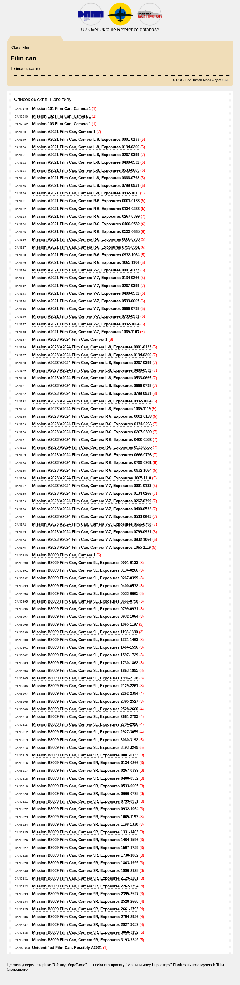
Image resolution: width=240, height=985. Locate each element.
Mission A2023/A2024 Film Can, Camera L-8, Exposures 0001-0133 (91, 347)
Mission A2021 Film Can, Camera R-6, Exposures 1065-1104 (85, 262)
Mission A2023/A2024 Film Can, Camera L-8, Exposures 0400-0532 (91, 370)
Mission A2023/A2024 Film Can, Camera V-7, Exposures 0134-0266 (91, 493)
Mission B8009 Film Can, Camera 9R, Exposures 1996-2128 (85, 870)
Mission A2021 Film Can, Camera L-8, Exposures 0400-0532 (85, 162)
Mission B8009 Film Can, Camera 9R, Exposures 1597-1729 (85, 847)
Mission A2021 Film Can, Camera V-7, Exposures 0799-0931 (85, 316)
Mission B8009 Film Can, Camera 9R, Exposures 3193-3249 (85, 940)
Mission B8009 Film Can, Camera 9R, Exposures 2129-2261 (85, 878)
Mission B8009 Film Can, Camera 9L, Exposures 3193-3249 (85, 747)
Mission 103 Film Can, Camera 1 (61, 124)
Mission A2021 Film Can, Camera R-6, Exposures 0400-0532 (86, 224)
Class (15, 48)
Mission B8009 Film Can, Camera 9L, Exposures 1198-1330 (85, 632)
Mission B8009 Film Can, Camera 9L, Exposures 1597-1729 (85, 655)
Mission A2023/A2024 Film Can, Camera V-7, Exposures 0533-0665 (91, 516)
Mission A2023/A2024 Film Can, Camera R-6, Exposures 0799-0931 (92, 462)
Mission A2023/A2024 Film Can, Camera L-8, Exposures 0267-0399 (91, 362)
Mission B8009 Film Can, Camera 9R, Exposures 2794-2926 (85, 916)
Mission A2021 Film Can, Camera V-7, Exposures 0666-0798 (85, 308)
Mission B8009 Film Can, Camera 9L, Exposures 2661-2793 (85, 716)
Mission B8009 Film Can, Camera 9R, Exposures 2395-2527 (85, 894)
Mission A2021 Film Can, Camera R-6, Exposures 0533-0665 (86, 231)
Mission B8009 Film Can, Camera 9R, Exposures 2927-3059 (85, 924)
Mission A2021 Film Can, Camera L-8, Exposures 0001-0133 (85, 139)
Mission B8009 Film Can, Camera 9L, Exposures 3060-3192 (85, 740)
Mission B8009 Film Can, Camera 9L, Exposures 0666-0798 (85, 601)
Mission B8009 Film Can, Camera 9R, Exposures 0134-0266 (85, 763)
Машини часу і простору (148, 965)
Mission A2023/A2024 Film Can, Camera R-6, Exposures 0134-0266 (92, 424)
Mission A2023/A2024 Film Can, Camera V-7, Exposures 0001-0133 (91, 486)
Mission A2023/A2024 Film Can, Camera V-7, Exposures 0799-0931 (91, 532)
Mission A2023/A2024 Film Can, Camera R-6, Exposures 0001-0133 (92, 416)
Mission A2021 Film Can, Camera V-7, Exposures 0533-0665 (85, 301)
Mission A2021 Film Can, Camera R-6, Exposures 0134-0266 (86, 209)
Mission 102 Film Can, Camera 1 (61, 116)
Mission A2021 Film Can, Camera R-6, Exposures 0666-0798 (86, 239)
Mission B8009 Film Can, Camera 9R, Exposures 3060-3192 (85, 932)
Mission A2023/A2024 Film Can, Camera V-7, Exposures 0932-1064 (91, 539)
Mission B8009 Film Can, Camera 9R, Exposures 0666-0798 (85, 793)
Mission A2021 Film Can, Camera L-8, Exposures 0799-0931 (85, 185)
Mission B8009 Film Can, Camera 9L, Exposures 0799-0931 (85, 609)
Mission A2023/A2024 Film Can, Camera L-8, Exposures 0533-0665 (91, 378)
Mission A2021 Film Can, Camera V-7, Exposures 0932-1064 (85, 324)
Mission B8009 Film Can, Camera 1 (63, 555)
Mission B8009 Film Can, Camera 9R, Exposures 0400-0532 (85, 778)
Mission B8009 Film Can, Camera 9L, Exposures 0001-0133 (85, 563)
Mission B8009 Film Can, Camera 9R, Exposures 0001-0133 (85, 755)
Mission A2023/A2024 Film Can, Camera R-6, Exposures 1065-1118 (91, 478)
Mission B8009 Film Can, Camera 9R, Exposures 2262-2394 (85, 886)
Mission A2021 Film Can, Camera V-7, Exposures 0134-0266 (85, 278)
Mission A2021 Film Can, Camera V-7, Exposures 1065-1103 (85, 332)
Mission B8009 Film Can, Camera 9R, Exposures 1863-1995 (85, 863)
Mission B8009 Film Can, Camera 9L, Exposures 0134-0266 (85, 570)
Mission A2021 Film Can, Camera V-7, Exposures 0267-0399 (85, 285)
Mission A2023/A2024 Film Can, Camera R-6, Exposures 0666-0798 (92, 455)
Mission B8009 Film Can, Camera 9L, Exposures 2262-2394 (85, 693)
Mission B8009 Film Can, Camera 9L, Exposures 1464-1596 (85, 647)
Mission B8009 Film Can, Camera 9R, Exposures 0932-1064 (85, 809)
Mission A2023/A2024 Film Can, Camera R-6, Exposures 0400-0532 (92, 439)
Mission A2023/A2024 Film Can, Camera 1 (69, 339)
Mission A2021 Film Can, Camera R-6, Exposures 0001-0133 (86, 201)
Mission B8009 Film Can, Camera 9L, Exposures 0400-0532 (85, 586)
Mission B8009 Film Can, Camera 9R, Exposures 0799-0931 (85, 801)
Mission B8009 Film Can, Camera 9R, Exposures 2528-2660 (85, 901)
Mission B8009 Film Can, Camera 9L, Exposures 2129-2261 (85, 686)
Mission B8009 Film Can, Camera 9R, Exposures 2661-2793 (85, 909)
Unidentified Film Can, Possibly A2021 (67, 947)
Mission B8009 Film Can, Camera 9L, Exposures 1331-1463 (85, 639)
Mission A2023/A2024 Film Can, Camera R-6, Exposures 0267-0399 (92, 432)
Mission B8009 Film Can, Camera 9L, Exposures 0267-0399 (85, 578)
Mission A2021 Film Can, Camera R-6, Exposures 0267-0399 (86, 216)
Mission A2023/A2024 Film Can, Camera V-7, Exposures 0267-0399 (91, 501)
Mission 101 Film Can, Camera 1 (61, 108)
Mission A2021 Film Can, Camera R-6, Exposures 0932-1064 (86, 255)
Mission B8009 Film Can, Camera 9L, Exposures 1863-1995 (85, 670)
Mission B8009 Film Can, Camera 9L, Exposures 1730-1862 (85, 663)
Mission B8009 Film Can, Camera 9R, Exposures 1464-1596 (85, 840)
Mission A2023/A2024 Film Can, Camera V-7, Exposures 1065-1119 (91, 547)
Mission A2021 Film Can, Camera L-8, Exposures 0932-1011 (85, 193)
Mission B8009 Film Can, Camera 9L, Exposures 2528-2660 (85, 709)
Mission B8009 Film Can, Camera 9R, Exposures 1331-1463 (85, 832)
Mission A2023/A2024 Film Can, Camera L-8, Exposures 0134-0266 (91, 355)
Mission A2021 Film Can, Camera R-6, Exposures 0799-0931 (86, 247)
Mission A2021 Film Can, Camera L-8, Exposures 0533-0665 (85, 170)
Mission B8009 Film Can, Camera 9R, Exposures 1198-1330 (85, 824)
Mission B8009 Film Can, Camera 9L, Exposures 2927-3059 (85, 732)
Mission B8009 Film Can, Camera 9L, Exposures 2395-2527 (85, 701)
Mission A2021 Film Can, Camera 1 (63, 132)
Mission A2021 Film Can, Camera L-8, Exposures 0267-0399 (85, 154)
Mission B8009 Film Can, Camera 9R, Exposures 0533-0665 (85, 786)
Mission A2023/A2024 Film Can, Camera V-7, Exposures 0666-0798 (91, 524)
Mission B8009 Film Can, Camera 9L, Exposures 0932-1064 (85, 616)
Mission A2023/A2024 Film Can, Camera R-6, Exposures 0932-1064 (92, 470)
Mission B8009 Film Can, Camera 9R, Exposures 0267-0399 (85, 770)
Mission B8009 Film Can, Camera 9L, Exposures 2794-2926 (85, 724)
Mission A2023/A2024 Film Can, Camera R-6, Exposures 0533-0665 (92, 447)
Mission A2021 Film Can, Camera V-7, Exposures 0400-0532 (85, 293)
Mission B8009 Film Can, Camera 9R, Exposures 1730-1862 (85, 855)
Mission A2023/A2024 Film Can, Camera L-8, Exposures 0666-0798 (91, 385)
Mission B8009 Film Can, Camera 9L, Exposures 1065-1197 (85, 624)
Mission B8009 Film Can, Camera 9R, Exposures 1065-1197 (85, 817)
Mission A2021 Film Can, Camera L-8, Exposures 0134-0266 (85, 147)
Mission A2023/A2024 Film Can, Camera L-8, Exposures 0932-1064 (91, 401)
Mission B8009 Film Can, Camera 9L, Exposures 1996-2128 (85, 678)
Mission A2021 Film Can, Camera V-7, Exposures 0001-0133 (85, 270)
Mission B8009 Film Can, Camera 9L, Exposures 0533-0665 (85, 593)
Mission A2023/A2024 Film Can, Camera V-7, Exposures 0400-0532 (91, 509)
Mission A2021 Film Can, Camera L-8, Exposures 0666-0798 (85, 178)
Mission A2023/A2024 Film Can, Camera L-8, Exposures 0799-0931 (91, 393)
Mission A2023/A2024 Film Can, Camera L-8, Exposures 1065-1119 (91, 409)
